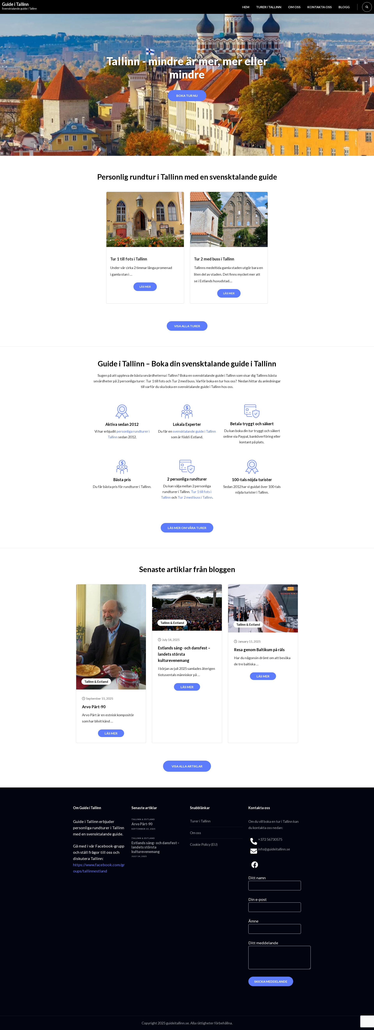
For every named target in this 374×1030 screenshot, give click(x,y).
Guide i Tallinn (15, 4)
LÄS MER (145, 286)
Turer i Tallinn (268, 7)
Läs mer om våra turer (187, 528)
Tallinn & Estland (96, 681)
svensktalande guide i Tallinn (194, 431)
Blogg (344, 7)
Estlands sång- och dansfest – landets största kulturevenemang (184, 654)
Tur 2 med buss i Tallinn (214, 259)
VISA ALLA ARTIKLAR (187, 766)
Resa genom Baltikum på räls (259, 649)
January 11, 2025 (249, 641)
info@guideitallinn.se (274, 849)
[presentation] (8, 82)
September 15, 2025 (99, 698)
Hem (245, 7)
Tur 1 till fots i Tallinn (128, 259)
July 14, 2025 (171, 639)
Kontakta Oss (319, 7)
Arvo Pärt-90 (94, 706)
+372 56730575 (270, 839)
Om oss (294, 7)
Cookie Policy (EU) (204, 844)
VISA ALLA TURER (187, 326)
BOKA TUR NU (187, 96)
